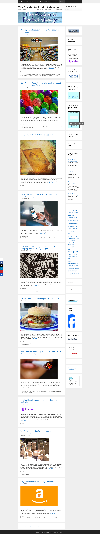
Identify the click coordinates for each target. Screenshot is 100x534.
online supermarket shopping (32, 75)
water (28, 344)
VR (31, 291)
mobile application (43, 237)
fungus (30, 342)
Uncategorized (24, 423)
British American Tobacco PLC (34, 391)
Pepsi (61, 342)
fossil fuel (27, 342)
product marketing (72, 266)
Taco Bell (32, 238)
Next (41, 526)
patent (45, 126)
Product (23, 124)
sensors (46, 75)
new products (76, 224)
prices (40, 75)
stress (36, 186)
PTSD (34, 186)
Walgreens (31, 127)
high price (42, 517)
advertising (70, 210)
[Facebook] (1, 262)
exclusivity (35, 517)
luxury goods (51, 517)
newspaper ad (58, 391)
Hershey (39, 289)
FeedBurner (74, 126)
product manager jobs (72, 256)
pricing (75, 226)
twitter (77, 273)
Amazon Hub (28, 472)
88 (38, 526)
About (36, 1)
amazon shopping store (30, 72)
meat (43, 342)
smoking (22, 392)
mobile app (37, 237)
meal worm (39, 342)
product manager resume (71, 260)
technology (51, 75)
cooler (43, 72)
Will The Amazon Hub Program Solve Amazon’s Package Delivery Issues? (39, 432)
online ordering (56, 237)
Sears (56, 126)
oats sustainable (54, 342)
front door (48, 472)
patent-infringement (51, 126)
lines (34, 237)
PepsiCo (22, 344)
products (70, 268)
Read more (51, 68)
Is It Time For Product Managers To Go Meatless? (40, 299)
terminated (40, 186)
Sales (69, 270)
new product (70, 223)
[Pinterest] (1, 271)
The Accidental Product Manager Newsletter (49, 1)
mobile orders (50, 237)
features (75, 217)
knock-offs (46, 517)
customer (76, 214)
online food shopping (46, 74)
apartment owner (38, 472)
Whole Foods (35, 291)
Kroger (40, 74)
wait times (56, 75)
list (49, 289)
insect (33, 342)
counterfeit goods (28, 517)
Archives (62, 1)
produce (43, 75)
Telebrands (26, 127)
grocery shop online (28, 74)
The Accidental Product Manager (26, 1)
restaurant (24, 238)
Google (69, 219)
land (36, 342)
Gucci (38, 517)
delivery (50, 72)
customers (71, 215)
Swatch (27, 518)
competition (27, 289)
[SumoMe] (1, 274)
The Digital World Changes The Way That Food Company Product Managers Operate (39, 247)
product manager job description (73, 251)
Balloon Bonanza (25, 126)
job (24, 186)
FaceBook (70, 217)
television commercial (28, 392)
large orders (30, 237)
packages (22, 474)
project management (75, 268)
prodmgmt (70, 228)
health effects (47, 391)
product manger (75, 265)
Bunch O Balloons (40, 126)
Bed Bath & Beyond (32, 126)
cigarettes (43, 391)
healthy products (34, 289)
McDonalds (74, 222)
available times (24, 237)
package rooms (57, 472)
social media (74, 270)
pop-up (58, 289)
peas (59, 342)
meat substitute (47, 342)
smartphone (22, 291)
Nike (24, 518)
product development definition (73, 235)
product (75, 228)
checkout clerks (38, 72)
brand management (75, 212)
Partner (23, 516)
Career (23, 185)
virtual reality (28, 291)
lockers (51, 472)
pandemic (70, 226)
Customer (24, 288)
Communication (25, 236)
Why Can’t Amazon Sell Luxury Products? (37, 482)
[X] (1, 265)
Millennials (53, 391)
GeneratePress (61, 532)
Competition (24, 71)
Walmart (70, 274)
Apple (69, 212)
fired (22, 186)
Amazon (23, 72)
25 (34, 526)
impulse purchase (44, 289)
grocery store (35, 74)
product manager (29, 186)
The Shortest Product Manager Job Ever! (36, 135)
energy (23, 342)
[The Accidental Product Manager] (71, 328)
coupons (46, 72)
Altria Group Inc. (25, 391)
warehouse (27, 474)
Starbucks (28, 238)
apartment (33, 472)
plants (25, 344)
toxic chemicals (46, 186)
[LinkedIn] (1, 268)
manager (70, 222)
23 (30, 526)
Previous (23, 526)
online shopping (53, 289)
